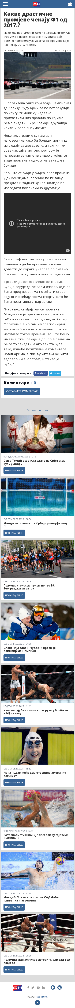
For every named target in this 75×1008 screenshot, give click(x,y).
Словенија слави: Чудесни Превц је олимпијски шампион (29, 649)
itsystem (41, 996)
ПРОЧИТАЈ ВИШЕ (14, 470)
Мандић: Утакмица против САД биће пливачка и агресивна (31, 898)
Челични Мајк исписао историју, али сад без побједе (36, 961)
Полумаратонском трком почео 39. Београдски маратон (29, 587)
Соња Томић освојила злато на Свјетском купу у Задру (34, 462)
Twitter (56, 373)
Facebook (41, 373)
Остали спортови (37, 410)
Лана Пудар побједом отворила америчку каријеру (34, 774)
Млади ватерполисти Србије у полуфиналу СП (35, 524)
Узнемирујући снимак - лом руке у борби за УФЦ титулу (35, 711)
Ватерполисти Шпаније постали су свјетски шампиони (35, 836)
